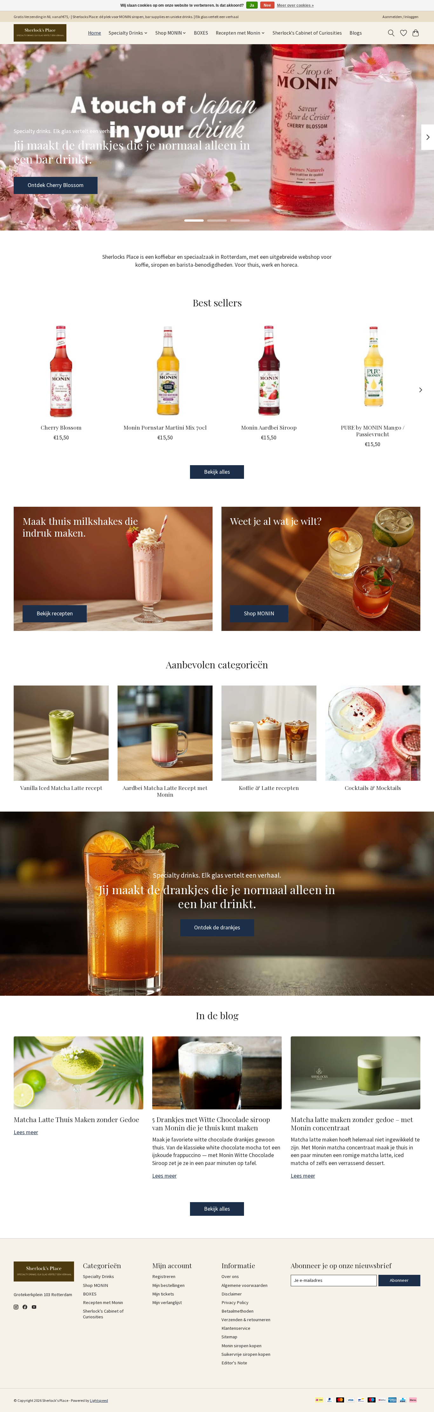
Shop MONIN (43, 185)
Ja (252, 5)
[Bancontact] (361, 1400)
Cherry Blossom (61, 427)
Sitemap (229, 1337)
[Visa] (351, 1400)
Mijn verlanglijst (167, 1302)
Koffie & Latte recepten (269, 787)
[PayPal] (330, 1400)
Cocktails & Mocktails (373, 787)
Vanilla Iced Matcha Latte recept (61, 787)
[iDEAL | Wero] (319, 1400)
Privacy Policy (234, 1302)
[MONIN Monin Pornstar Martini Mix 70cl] (165, 371)
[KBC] (403, 1400)
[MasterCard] (340, 1400)
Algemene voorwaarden (244, 1285)
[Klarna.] (413, 1400)
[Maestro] (372, 1400)
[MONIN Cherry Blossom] (61, 371)
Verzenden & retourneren (245, 1319)
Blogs (355, 33)
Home (94, 33)
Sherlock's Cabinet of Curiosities (307, 33)
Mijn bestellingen (168, 1285)
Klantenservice (235, 1328)
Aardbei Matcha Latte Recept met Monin (165, 791)
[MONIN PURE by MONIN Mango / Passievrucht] (372, 371)
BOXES (201, 33)
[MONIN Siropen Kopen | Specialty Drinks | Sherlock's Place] (40, 33)
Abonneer (399, 1280)
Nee (267, 5)
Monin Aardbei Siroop (269, 427)
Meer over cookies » (295, 5)
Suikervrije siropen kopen (245, 1354)
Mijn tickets (163, 1294)
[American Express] (392, 1400)
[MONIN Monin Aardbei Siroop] (268, 371)
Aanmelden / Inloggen (400, 16)
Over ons (230, 1276)
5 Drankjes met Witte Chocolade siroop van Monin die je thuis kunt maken (211, 1123)
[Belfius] (382, 1400)
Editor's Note (234, 1363)
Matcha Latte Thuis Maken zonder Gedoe (76, 1119)
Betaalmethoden (237, 1311)
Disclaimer (231, 1294)
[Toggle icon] (391, 33)
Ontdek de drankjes (217, 927)
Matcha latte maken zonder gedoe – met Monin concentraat (352, 1123)
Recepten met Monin (103, 1302)
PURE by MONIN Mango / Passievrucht (373, 431)
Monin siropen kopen (241, 1345)
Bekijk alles (217, 471)
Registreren (163, 1276)
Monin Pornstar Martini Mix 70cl (165, 427)
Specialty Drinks (98, 1276)
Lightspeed (99, 1400)
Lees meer (26, 1132)
